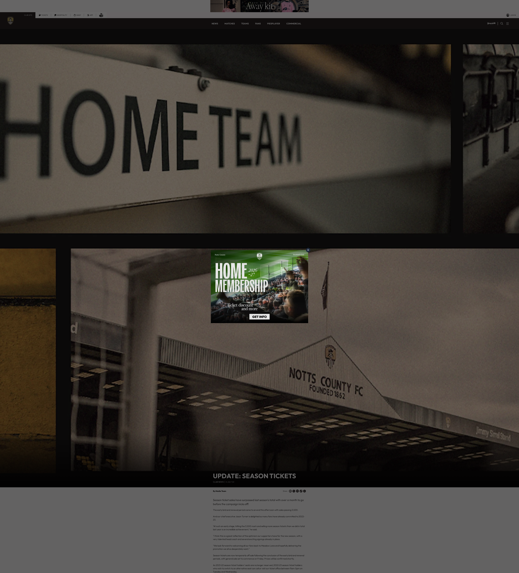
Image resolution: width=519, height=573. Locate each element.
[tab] (308, 250)
